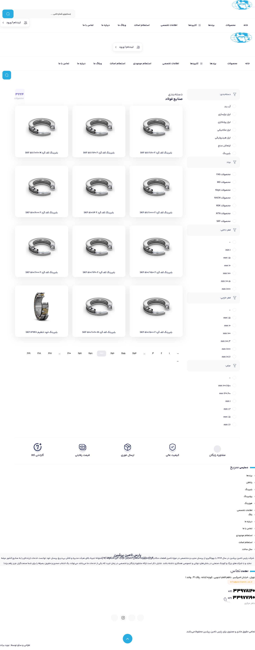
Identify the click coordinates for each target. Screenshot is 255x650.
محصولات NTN (223, 213)
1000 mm (226, 289)
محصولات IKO (224, 182)
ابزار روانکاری (224, 122)
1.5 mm (227, 258)
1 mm (228, 250)
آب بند (227, 107)
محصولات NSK (223, 206)
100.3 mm (226, 341)
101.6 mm (226, 357)
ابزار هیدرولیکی (223, 138)
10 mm (227, 266)
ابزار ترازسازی (224, 114)
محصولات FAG (223, 174)
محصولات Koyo (223, 190)
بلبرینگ (227, 153)
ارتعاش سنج (224, 146)
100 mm (227, 273)
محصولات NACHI (222, 198)
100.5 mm (226, 281)
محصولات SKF (223, 221)
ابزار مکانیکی (224, 130)
